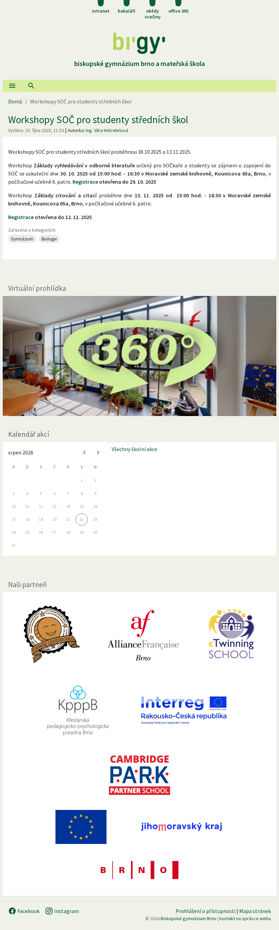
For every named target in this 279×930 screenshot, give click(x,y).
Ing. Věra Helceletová (107, 130)
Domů (15, 101)
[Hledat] (31, 86)
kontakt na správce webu (245, 918)
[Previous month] (84, 452)
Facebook (27, 911)
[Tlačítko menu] (12, 86)
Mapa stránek (255, 911)
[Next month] (98, 452)
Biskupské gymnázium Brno (188, 918)
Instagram (66, 911)
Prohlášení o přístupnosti (205, 911)
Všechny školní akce (134, 449)
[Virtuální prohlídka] (139, 356)
